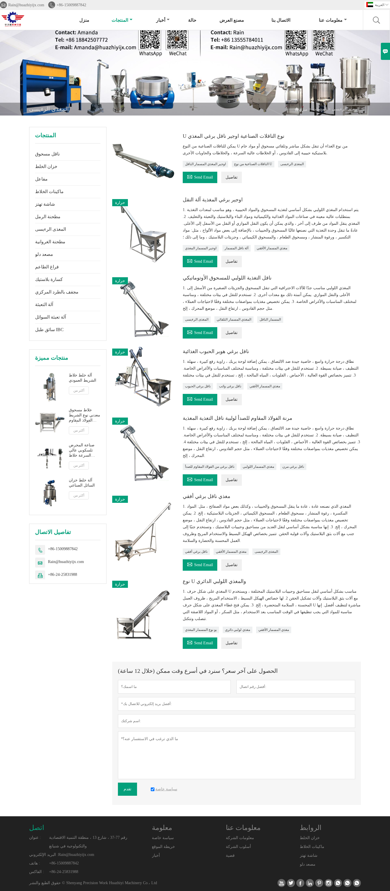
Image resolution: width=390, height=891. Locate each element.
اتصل (36, 827)
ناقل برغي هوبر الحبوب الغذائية (216, 351)
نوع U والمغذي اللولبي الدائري (214, 581)
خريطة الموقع (163, 847)
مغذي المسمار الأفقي (272, 248)
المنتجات (120, 20)
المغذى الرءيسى (50, 229)
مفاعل (41, 179)
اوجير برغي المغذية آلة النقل (213, 199)
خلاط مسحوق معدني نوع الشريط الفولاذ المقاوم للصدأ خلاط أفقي (84, 415)
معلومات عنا (331, 20)
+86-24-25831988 (62, 575)
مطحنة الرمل (48, 216)
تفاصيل (232, 177)
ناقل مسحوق (47, 153)
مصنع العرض (232, 20)
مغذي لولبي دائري (237, 630)
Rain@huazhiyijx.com (26, 5)
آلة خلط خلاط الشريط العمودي (82, 377)
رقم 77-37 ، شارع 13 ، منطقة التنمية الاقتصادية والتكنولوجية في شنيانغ (88, 841)
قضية (230, 855)
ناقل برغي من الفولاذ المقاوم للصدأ (209, 467)
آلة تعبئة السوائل (50, 317)
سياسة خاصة (163, 838)
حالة (192, 20)
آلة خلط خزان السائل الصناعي (82, 482)
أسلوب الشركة (238, 847)
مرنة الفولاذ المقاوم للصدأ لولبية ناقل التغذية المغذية (237, 418)
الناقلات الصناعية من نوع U (253, 164)
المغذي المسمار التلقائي (234, 319)
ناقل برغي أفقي (196, 552)
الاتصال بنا (281, 20)
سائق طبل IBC (49, 329)
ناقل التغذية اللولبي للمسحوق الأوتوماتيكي (227, 278)
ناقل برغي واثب (230, 386)
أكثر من (78, 390)
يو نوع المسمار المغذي (201, 630)
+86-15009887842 (71, 5)
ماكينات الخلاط (49, 191)
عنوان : (35, 837)
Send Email (200, 176)
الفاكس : (36, 872)
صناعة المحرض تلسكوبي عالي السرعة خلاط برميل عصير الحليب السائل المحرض (82, 450)
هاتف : (34, 863)
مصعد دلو (44, 254)
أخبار (160, 20)
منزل (84, 20)
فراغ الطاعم (47, 266)
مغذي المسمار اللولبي (258, 467)
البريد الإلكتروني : (43, 854)
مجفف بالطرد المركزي (57, 291)
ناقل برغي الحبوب (198, 386)
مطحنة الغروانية (50, 241)
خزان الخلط (46, 166)
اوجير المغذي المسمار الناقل (205, 164)
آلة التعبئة (44, 304)
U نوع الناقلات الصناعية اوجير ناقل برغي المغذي (233, 136)
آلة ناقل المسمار (236, 248)
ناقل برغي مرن (293, 467)
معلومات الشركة (240, 838)
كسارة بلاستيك (49, 279)
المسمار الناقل (270, 319)
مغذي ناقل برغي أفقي (206, 496)
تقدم (127, 789)
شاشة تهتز (45, 204)
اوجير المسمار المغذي (200, 248)
